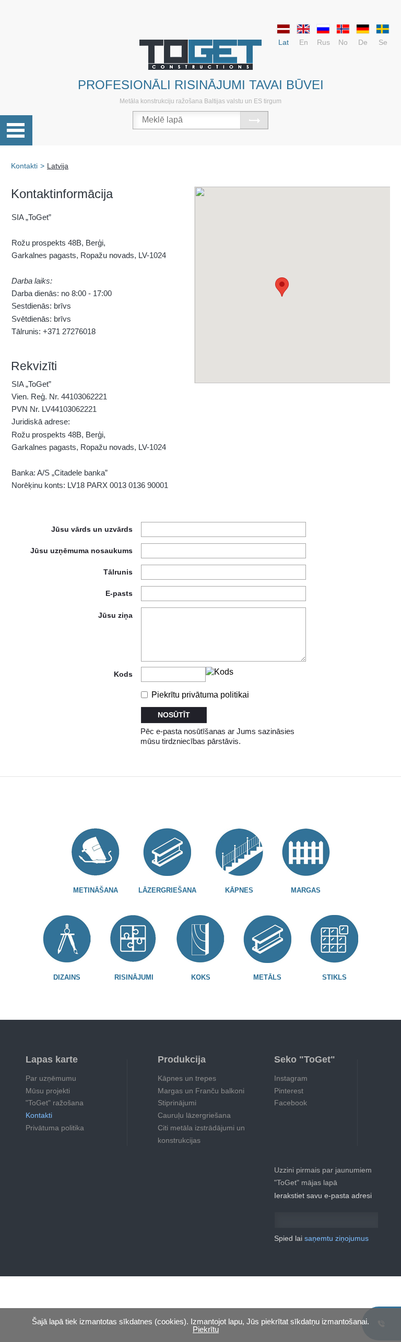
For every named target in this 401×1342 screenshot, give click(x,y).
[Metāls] (267, 939)
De (363, 42)
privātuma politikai (215, 694)
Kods (123, 674)
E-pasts (119, 593)
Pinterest (288, 1091)
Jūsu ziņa (115, 615)
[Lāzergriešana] (167, 852)
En (303, 42)
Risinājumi (134, 977)
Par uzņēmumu (51, 1078)
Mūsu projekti (48, 1091)
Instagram (291, 1078)
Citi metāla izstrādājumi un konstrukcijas (201, 1134)
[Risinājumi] (134, 939)
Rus (323, 42)
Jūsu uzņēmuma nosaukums (81, 550)
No (343, 42)
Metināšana (95, 890)
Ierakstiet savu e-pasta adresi (323, 1195)
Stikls (334, 977)
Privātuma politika (55, 1128)
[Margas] (306, 852)
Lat (283, 42)
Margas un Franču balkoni (201, 1091)
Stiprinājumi (177, 1103)
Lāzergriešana (167, 890)
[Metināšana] (96, 852)
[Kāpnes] (239, 852)
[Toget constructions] (200, 55)
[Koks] (200, 939)
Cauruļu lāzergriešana (194, 1115)
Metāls (267, 977)
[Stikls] (334, 939)
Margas (306, 890)
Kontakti (39, 1115)
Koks (200, 977)
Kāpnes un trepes (187, 1078)
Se (383, 42)
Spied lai (321, 1238)
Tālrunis (118, 572)
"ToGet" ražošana (55, 1103)
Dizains (66, 977)
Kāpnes (239, 890)
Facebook (290, 1103)
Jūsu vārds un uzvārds (92, 529)
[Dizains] (67, 939)
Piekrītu (199, 694)
